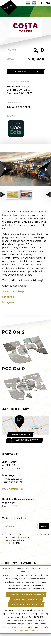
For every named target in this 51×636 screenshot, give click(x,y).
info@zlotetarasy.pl (12, 489)
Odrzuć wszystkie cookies (25, 605)
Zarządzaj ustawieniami (25, 600)
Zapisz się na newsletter (14, 518)
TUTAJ (13, 506)
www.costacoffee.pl (13, 291)
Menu (45, 3)
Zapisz (43, 526)
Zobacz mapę (19, 434)
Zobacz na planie (24, 72)
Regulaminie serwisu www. (30, 631)
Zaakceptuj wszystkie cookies (25, 595)
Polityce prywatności (11, 627)
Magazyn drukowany (26, 440)
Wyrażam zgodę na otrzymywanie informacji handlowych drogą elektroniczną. (27, 538)
